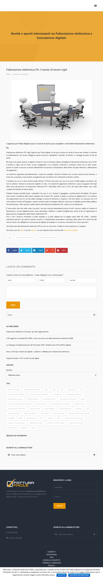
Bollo (54, 389)
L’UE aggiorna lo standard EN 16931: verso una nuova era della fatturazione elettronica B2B (39, 338)
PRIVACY (51, 566)
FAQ (51, 557)
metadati (11, 418)
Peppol (50, 418)
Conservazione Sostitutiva (38, 394)
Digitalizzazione (33, 399)
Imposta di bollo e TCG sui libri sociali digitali (22, 358)
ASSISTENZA (51, 555)
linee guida (45, 413)
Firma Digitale (49, 409)
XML (33, 428)
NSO (20, 418)
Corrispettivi (57, 394)
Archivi (9, 370)
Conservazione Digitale (16, 394)
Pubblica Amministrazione (47, 237)
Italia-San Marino (30, 413)
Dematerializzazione (15, 399)
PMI (58, 418)
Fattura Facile (79, 404)
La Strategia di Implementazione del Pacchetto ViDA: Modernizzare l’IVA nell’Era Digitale (38, 345)
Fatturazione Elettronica (25, 237)
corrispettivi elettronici (74, 394)
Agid (21, 230)
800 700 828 (12, 532)
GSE (88, 409)
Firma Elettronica (65, 409)
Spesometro (12, 428)
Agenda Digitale (14, 389)
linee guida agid (58, 413)
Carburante (71, 389)
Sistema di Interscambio (56, 423)
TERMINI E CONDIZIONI (51, 563)
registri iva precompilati (16, 423)
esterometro (41, 404)
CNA (81, 389)
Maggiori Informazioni (79, 575)
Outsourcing (31, 418)
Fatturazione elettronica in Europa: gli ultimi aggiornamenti (27, 332)
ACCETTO (61, 575)
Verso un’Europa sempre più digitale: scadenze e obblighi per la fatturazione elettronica (37, 352)
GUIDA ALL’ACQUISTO (51, 560)
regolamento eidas (36, 423)
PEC (41, 418)
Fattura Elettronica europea (60, 404)
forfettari (79, 409)
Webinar (24, 428)
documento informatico (68, 399)
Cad (61, 389)
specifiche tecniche (76, 423)
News (8, 74)
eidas (83, 399)
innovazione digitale (70, 230)
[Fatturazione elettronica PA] (51, 110)
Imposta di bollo (14, 413)
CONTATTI (52, 552)
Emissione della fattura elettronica (20, 404)
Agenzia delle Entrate (32, 389)
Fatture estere (35, 409)
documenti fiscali (49, 399)
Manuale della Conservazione (79, 413)
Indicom (33, 230)
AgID (10, 237)
